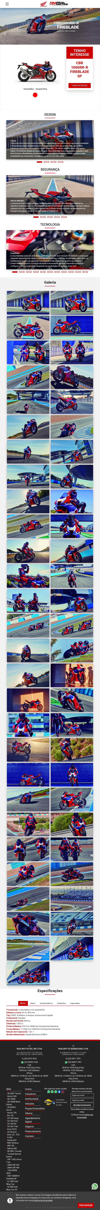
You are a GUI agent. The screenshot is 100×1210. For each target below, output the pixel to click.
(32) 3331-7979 (73, 1059)
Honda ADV (12, 1140)
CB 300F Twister (14, 1093)
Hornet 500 (12, 1096)
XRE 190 (10, 1146)
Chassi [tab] (32, 1003)
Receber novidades (82, 1105)
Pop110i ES (12, 1129)
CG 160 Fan (12, 1124)
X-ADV (10, 1137)
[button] (39, 162)
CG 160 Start (12, 1121)
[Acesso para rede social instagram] (62, 1091)
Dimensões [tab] (61, 1003)
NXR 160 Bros (13, 1143)
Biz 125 (10, 1115)
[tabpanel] (50, 1022)
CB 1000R (11, 1099)
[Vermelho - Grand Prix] (35, 95)
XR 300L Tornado (14, 1151)
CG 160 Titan (12, 1126)
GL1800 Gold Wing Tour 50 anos (12, 1189)
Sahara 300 (12, 1148)
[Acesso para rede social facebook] (59, 1091)
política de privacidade (43, 1200)
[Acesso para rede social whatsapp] (49, 1091)
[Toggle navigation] (7, 4)
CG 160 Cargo (12, 1118)
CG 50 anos (12, 1132)
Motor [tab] (23, 1003)
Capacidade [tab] (75, 1003)
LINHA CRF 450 (13, 1168)
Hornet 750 (12, 1113)
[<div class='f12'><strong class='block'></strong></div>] (28, 302)
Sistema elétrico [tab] (46, 1003)
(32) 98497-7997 (74, 1062)
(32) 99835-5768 (31, 1062)
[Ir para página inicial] (50, 4)
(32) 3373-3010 (30, 1059)
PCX (18, 1135)
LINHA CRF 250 (13, 1165)
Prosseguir (85, 1205)
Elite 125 (10, 1135)
